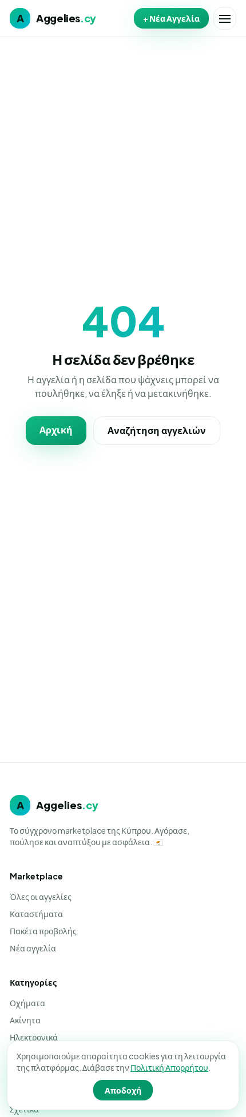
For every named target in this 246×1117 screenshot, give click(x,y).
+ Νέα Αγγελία (171, 18)
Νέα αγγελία (33, 948)
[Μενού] (224, 18)
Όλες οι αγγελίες (41, 896)
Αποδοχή (123, 1090)
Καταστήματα (36, 914)
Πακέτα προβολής (43, 931)
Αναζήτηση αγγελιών (157, 430)
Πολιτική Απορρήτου (169, 1067)
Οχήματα (27, 1003)
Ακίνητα (25, 1020)
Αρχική (56, 430)
